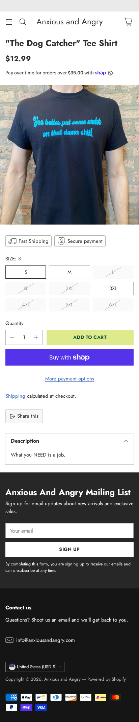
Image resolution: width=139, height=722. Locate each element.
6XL (113, 304)
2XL (69, 288)
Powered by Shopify (106, 679)
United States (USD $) (37, 666)
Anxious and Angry (62, 679)
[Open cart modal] (128, 21)
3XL (113, 288)
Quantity (14, 323)
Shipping (15, 396)
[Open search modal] (22, 21)
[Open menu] (9, 21)
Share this (27, 416)
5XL (69, 304)
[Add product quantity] (36, 337)
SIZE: (13, 258)
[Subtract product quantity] (12, 337)
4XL (26, 304)
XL (25, 288)
